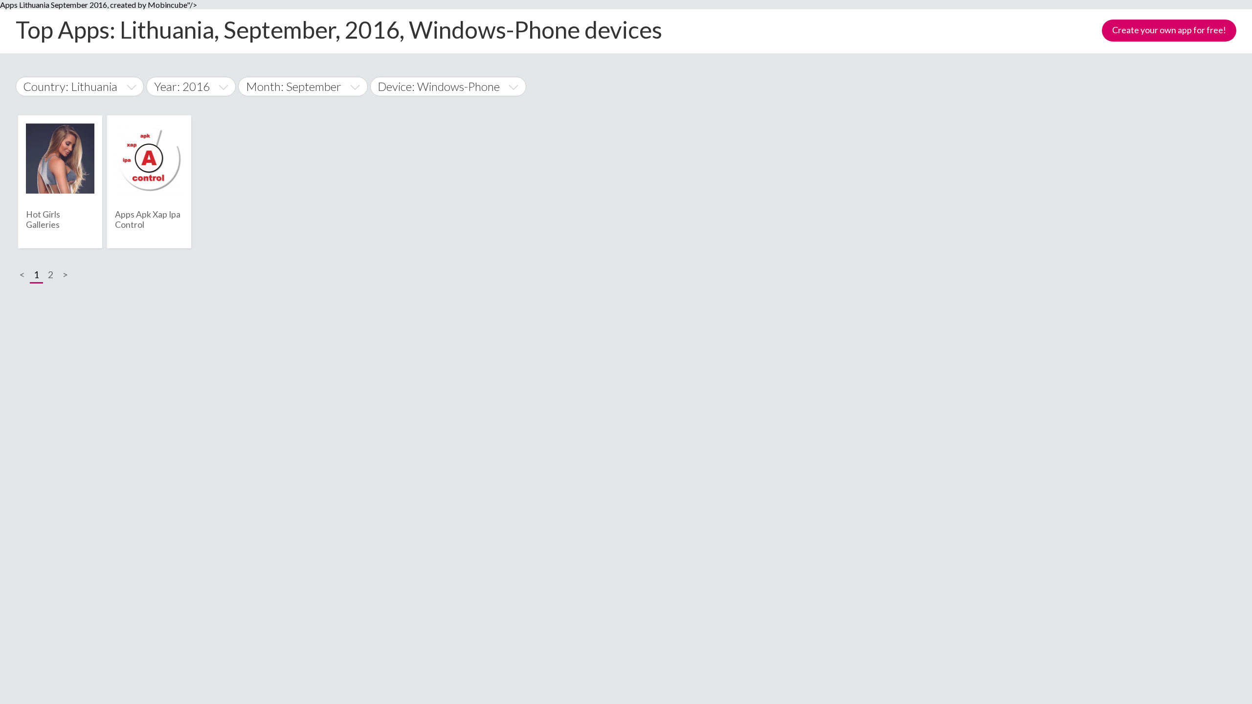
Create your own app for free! (1169, 29)
